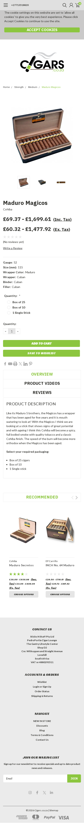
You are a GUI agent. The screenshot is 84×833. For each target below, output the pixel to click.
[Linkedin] (25, 364)
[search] (64, 5)
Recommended (42, 497)
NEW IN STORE (42, 721)
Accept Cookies (42, 29)
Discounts (42, 725)
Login (36, 686)
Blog (42, 730)
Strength (19, 87)
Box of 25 (18, 302)
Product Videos (42, 383)
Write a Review (12, 248)
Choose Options (24, 594)
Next (77, 135)
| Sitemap (53, 810)
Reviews (42, 392)
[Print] (15, 364)
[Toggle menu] (5, 7)
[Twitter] (20, 364)
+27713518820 (20, 5)
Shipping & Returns (42, 695)
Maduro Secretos (21, 565)
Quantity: (12, 295)
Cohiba (7, 209)
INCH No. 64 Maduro (60, 565)
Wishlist (42, 681)
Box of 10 (18, 307)
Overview (42, 374)
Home (6, 87)
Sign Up (47, 686)
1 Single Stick (21, 312)
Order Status (42, 691)
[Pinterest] (31, 364)
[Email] (10, 364)
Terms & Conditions (42, 735)
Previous (7, 135)
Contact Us (42, 739)
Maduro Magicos (51, 87)
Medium (32, 87)
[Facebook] (5, 364)
